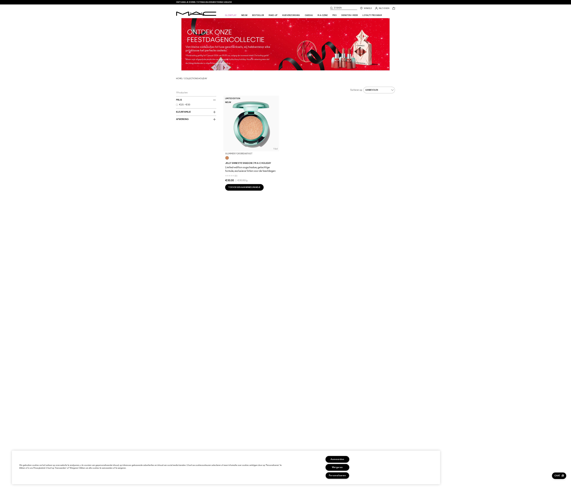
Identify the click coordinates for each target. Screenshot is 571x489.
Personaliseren (337, 475)
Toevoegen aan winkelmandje (244, 187)
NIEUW (244, 15)
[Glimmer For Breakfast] (227, 158)
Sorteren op (356, 90)
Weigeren (337, 467)
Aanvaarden (337, 459)
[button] (559, 475)
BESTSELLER (258, 15)
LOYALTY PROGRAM (372, 15)
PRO (334, 15)
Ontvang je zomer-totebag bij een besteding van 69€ (204, 2)
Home (179, 78)
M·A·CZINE (323, 15)
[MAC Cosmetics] (196, 14)
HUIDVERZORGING (291, 15)
